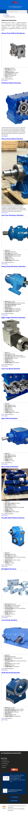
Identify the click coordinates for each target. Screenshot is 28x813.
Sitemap (4, 767)
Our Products (5, 763)
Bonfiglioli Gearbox (8, 569)
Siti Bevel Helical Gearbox (11, 83)
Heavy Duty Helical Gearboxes (13, 33)
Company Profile (5, 761)
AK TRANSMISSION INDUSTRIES (15, 7)
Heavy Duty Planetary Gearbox (13, 266)
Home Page (4, 760)
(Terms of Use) (10, 807)
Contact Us (4, 765)
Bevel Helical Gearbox (9, 467)
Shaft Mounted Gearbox (10, 673)
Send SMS (15, 800)
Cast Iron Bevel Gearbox (10, 369)
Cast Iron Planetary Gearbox (12, 215)
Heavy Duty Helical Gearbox (12, 139)
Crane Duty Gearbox (9, 620)
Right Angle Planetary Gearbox (13, 317)
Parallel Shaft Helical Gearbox (12, 518)
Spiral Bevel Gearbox (9, 418)
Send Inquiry (4, 80)
